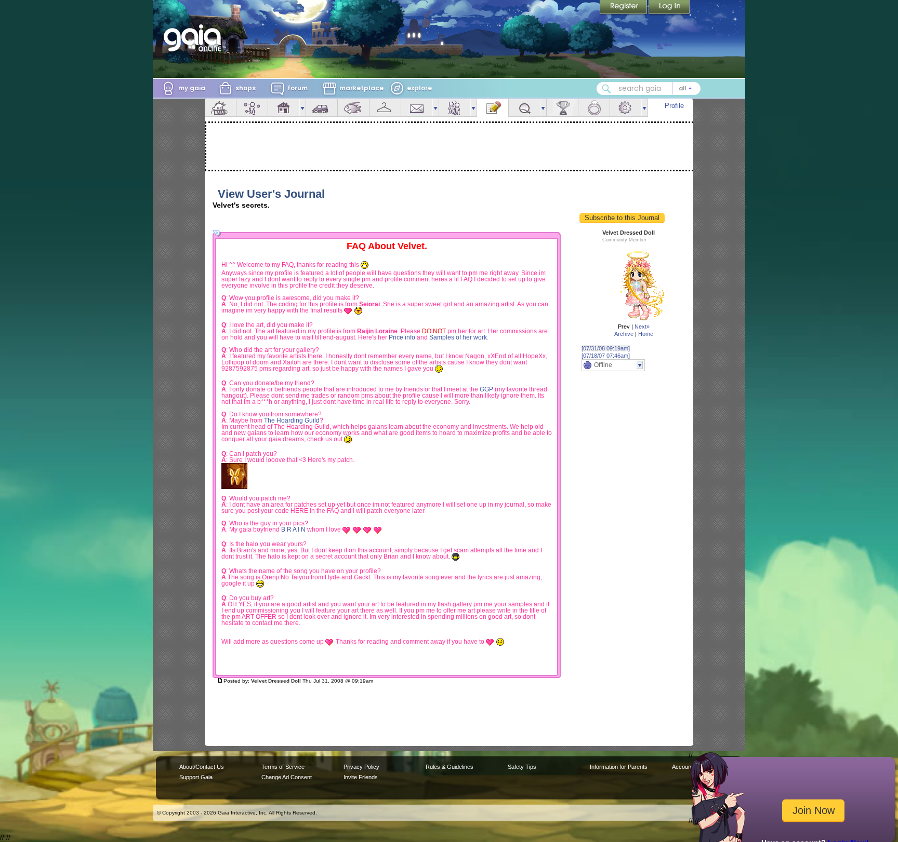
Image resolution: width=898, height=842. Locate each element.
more (302, 107)
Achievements (562, 107)
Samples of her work (458, 337)
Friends (454, 107)
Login (669, 8)
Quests (524, 107)
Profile (674, 106)
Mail (416, 107)
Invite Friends (361, 777)
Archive (623, 334)
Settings (625, 107)
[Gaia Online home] (195, 37)
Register (624, 8)
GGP (486, 389)
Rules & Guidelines (449, 767)
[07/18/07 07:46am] (606, 355)
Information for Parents (619, 767)
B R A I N (293, 529)
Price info (402, 337)
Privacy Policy (361, 767)
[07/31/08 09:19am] (606, 348)
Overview (220, 107)
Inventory (385, 107)
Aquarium (353, 107)
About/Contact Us (201, 767)
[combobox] (649, 88)
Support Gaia (196, 777)
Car (321, 107)
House (283, 107)
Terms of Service (283, 767)
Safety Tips (522, 767)
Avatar (252, 107)
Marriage (594, 107)
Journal (492, 107)
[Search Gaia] (606, 89)
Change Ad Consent (286, 777)
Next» (642, 326)
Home (645, 334)
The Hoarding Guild (292, 420)
